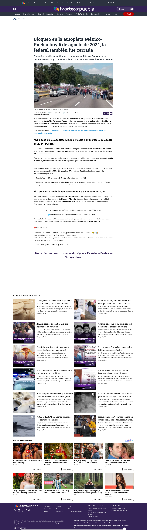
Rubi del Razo (45, 114)
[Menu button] (21, 9)
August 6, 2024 (79, 178)
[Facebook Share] (111, 113)
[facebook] (26, 511)
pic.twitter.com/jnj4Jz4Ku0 (44, 174)
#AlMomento (39, 168)
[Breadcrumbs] (15, 19)
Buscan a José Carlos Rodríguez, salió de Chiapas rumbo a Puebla (115, 348)
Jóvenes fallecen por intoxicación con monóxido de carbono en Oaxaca (115, 325)
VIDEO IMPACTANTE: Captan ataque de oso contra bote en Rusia (53, 418)
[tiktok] (22, 511)
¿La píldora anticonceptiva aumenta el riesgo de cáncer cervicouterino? (53, 348)
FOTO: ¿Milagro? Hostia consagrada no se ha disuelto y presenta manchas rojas (54, 302)
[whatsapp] (29, 511)
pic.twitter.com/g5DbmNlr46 (89, 210)
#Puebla (50, 168)
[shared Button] (107, 113)
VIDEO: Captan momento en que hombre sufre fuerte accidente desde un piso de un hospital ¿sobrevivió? (54, 395)
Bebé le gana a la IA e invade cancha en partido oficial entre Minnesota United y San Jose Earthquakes (116, 418)
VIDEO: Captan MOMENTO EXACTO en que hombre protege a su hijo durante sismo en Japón (115, 395)
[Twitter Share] (104, 113)
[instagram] (19, 511)
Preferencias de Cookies (94, 520)
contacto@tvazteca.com (118, 508)
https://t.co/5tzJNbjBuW (53, 240)
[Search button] (131, 9)
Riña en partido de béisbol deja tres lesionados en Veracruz (52, 325)
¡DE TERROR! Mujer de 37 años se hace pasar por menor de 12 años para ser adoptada (115, 302)
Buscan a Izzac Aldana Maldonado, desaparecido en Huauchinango (113, 372)
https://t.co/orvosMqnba (68, 210)
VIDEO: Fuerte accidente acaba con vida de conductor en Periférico (54, 372)
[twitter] (15, 511)
